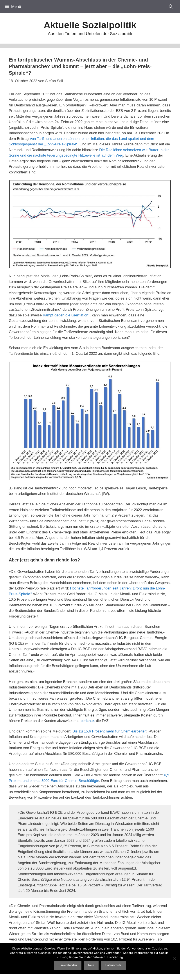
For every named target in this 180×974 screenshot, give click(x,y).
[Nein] (174, 958)
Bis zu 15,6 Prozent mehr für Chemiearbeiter (109, 731)
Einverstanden (68, 965)
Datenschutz (113, 965)
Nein (91, 965)
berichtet (88, 721)
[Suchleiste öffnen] (171, 6)
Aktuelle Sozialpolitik (90, 25)
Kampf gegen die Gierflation (65, 315)
